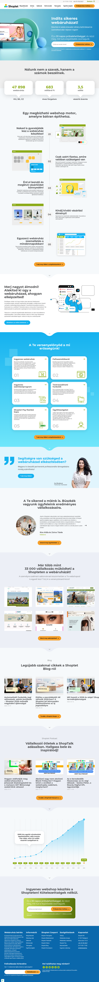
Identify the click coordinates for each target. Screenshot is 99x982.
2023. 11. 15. (39, 789)
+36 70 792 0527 (78, 1)
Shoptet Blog (44, 945)
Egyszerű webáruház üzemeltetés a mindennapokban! (30, 241)
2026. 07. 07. (7, 706)
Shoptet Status (45, 943)
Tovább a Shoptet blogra (48, 716)
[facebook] (44, 967)
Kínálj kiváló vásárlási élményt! (69, 212)
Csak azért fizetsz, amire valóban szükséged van (70, 158)
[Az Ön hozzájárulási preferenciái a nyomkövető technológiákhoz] (2, 980)
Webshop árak (30, 938)
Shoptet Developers (46, 948)
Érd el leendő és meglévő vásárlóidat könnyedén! (31, 185)
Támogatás (57, 6)
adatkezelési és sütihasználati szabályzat (75, 49)
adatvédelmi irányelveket (27, 975)
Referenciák (48, 6)
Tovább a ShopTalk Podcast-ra (48, 798)
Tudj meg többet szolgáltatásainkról (48, 264)
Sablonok (39, 6)
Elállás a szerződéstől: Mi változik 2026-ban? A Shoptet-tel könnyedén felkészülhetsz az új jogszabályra (48, 701)
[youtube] (49, 967)
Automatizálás (64, 945)
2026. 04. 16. (70, 702)
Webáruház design (65, 938)
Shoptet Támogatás (46, 935)
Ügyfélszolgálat (68, 6)
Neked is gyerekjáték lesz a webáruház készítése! (30, 131)
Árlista (32, 6)
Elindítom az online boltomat (16, 322)
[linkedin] (52, 967)
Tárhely (62, 935)
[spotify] (58, 967)
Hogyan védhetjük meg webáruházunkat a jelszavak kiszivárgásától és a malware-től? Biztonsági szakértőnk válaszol (17, 783)
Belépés (90, 1)
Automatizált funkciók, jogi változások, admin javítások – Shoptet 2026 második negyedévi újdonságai (18, 700)
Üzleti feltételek (46, 970)
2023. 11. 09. (70, 789)
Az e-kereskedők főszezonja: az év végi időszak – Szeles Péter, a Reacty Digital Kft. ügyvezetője (79, 783)
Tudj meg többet (26, 476)
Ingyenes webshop (65, 948)
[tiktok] (55, 967)
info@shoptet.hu (82, 948)
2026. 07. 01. (7, 789)
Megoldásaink (24, 6)
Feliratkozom (31, 972)
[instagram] (47, 967)
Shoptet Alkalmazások (47, 938)
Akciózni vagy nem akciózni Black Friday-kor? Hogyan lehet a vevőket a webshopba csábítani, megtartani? (49, 783)
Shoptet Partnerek (46, 940)
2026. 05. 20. (39, 708)
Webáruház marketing (65, 940)
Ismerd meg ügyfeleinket (48, 542)
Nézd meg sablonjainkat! (48, 638)
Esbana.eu (43, 534)
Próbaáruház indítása (83, 6)
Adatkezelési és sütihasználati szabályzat (61, 970)
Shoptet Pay (63, 943)
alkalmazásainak (8, 951)
